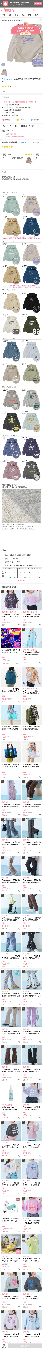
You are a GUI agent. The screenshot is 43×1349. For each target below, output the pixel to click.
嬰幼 (16, 15)
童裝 (23, 15)
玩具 (29, 15)
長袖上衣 (19, 21)
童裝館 (4, 21)
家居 (36, 15)
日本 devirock (8, 79)
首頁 (9, 15)
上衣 (11, 21)
